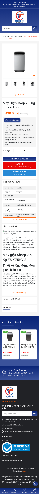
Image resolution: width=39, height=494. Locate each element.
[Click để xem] (19, 62)
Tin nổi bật (7, 308)
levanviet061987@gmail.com (14, 425)
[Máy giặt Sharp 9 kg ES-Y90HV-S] (10, 337)
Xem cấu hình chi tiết (19, 219)
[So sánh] (35, 483)
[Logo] (19, 17)
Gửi (34, 414)
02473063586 (22, 2)
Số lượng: (6, 151)
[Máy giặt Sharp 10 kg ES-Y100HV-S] (28, 337)
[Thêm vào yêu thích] (34, 76)
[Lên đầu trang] (35, 478)
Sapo (24, 471)
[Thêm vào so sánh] (19, 94)
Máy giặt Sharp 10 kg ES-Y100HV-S (28, 346)
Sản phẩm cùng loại (13, 322)
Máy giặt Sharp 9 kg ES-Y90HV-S (9, 346)
